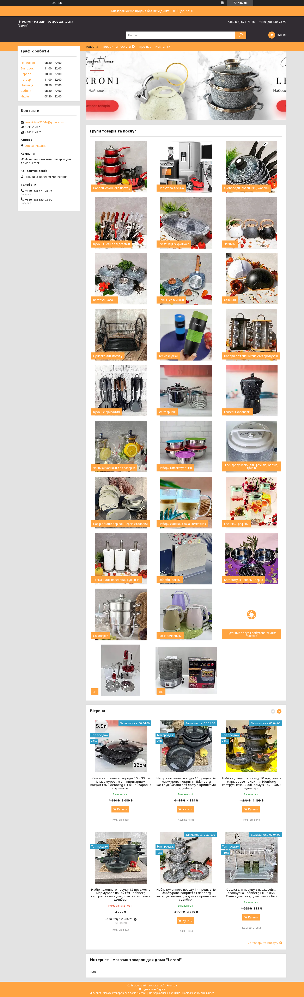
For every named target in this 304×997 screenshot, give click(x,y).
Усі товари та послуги (263, 943)
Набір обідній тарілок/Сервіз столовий (120, 523)
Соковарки (100, 635)
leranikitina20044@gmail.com (44, 122)
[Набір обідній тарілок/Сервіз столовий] (120, 502)
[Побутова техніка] (186, 167)
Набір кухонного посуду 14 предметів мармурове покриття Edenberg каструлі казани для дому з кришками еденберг (186, 894)
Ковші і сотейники (171, 300)
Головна (92, 46)
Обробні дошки (170, 579)
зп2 (161, 691)
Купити (122, 809)
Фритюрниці (167, 411)
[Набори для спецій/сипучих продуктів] (251, 335)
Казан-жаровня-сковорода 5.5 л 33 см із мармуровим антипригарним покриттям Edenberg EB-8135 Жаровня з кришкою (120, 783)
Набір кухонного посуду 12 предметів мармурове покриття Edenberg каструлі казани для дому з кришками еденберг (120, 894)
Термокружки (168, 356)
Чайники (230, 244)
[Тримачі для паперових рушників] (120, 558)
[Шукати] (240, 35)
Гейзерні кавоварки (237, 411)
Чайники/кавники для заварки (114, 467)
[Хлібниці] (251, 279)
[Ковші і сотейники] (186, 279)
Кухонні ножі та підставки (111, 244)
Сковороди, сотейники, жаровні (246, 188)
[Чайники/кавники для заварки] (120, 446)
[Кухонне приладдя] (120, 391)
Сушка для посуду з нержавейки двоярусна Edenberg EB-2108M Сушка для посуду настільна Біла (251, 893)
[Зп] (120, 670)
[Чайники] (251, 223)
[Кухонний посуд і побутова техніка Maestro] (251, 614)
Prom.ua (172, 985)
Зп (94, 691)
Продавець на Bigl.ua (152, 989)
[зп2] (186, 670)
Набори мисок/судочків (175, 467)
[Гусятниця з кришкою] (186, 223)
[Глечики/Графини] (251, 502)
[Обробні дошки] (186, 558)
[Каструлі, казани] (120, 279)
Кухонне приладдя (106, 411)
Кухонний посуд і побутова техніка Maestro (251, 634)
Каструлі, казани (104, 300)
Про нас (145, 46)
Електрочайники (170, 635)
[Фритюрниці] (186, 391)
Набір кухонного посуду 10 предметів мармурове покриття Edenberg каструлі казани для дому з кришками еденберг (186, 783)
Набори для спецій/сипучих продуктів (251, 356)
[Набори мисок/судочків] (186, 446)
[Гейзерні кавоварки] (251, 391)
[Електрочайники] (186, 614)
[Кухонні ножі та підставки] (120, 223)
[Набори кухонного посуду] (120, 167)
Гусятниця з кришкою (174, 244)
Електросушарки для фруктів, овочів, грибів (251, 466)
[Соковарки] (120, 614)
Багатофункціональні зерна (243, 579)
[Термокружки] (186, 335)
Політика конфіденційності (198, 993)
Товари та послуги (116, 46)
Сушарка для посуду (107, 356)
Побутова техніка (171, 188)
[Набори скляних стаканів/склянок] (186, 502)
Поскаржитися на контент (164, 993)
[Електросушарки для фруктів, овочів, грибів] (251, 446)
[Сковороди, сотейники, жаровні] (251, 167)
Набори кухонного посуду (111, 188)
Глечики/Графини (236, 523)
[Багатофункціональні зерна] (251, 558)
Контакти (162, 46)
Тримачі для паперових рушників (116, 579)
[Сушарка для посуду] (120, 335)
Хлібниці (230, 300)
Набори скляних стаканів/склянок (182, 523)
